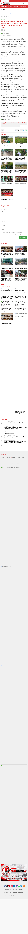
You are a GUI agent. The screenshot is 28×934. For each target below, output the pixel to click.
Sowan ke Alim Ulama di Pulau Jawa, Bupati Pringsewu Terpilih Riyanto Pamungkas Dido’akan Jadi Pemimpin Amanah (15, 423)
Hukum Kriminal (7, 891)
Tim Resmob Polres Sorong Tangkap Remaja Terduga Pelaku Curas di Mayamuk (20, 309)
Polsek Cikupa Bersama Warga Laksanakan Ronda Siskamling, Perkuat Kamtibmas (14, 437)
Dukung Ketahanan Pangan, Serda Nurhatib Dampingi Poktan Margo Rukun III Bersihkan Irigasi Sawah (20, 158)
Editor (5, 29)
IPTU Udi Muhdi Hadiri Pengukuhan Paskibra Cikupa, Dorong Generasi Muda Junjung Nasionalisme (15, 442)
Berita (20, 893)
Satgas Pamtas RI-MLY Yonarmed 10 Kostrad (11, 125)
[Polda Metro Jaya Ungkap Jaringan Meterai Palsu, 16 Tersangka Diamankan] (21, 361)
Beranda (7, 889)
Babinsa (8, 457)
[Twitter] (7, 886)
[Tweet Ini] (18, 130)
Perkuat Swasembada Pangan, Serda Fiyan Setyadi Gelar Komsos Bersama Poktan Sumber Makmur (7, 145)
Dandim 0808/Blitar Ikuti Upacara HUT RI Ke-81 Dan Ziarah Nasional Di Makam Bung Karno (6, 198)
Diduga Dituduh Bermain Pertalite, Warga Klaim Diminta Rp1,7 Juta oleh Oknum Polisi (6, 279)
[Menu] (2, 3)
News (23, 891)
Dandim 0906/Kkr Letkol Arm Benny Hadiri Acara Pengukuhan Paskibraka (14, 433)
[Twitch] (17, 886)
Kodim (18, 457)
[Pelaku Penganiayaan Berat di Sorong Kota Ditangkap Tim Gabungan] (21, 291)
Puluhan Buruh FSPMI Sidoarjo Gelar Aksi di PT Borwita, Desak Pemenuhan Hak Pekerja (20, 255)
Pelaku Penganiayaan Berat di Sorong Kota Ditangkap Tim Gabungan (21, 297)
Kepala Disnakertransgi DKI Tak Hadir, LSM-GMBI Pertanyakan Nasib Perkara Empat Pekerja (6, 267)
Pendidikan (6, 892)
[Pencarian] (26, 3)
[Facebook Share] (16, 130)
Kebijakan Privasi (11, 893)
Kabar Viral (20, 889)
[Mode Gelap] (24, 3)
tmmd (3, 457)
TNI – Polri (14, 889)
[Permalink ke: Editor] (2, 30)
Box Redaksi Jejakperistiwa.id (18, 892)
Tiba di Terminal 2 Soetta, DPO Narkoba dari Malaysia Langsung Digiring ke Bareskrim (6, 310)
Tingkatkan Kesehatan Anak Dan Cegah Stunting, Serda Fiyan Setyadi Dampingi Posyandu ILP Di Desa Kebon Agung (7, 185)
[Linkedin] (14, 886)
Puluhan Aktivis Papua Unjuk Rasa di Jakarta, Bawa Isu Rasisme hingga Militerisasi (21, 279)
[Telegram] (21, 886)
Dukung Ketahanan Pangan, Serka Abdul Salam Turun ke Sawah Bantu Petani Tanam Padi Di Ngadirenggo (20, 171)
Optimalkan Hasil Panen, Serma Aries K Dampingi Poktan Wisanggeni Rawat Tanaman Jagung (20, 145)
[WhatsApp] (19, 886)
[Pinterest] (9, 886)
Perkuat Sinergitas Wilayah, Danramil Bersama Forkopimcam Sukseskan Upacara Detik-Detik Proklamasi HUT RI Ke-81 (20, 185)
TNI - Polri (3, 19)
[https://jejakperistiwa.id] (6, 3)
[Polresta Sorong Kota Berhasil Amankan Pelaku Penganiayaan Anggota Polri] (7, 291)
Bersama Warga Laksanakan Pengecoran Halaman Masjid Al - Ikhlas (14, 123)
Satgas (13, 457)
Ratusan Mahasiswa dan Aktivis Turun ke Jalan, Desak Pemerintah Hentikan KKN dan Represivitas (21, 267)
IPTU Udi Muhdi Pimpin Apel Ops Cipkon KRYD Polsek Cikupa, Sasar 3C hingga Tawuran (15, 428)
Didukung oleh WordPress (10, 895)
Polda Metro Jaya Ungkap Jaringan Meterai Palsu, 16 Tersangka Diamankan (20, 412)
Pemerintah (18, 891)
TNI (10, 889)
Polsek (23, 457)
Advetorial (24, 893)
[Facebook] (5, 886)
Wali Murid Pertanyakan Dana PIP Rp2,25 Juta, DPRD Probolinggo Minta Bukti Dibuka (7, 255)
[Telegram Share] (23, 130)
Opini (10, 892)
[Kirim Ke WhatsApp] (26, 130)
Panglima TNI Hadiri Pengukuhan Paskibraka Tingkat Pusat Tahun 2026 (15, 446)
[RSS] (24, 886)
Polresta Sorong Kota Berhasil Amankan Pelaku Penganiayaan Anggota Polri (7, 297)
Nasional (13, 891)
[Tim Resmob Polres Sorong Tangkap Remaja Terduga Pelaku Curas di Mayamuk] (21, 304)
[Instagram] (12, 886)
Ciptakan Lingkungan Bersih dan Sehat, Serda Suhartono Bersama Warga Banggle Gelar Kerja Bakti (7, 158)
